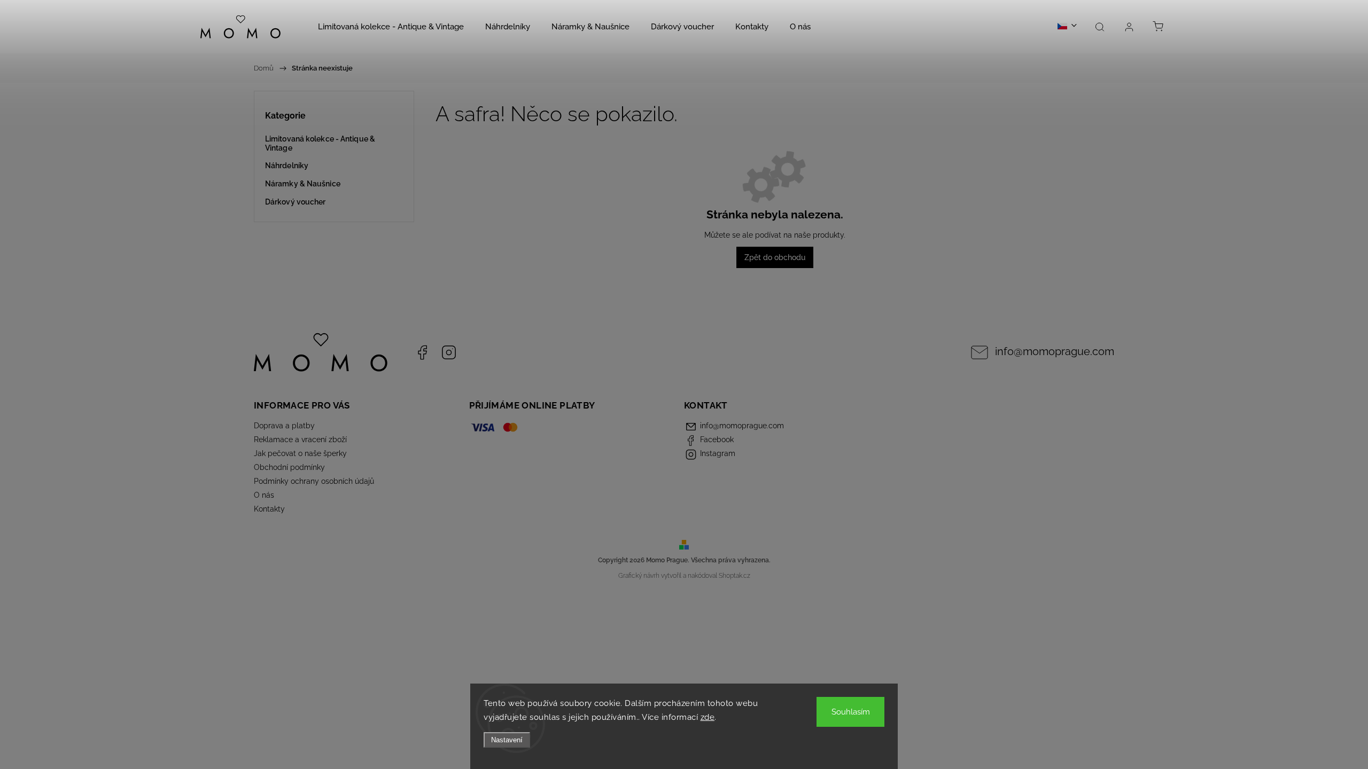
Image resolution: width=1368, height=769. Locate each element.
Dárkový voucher (295, 202)
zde (708, 717)
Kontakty (269, 509)
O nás (264, 495)
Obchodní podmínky (289, 467)
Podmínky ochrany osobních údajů (314, 481)
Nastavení (507, 740)
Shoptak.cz (734, 575)
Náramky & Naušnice (302, 183)
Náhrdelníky (286, 165)
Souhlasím (850, 712)
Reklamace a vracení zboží (300, 439)
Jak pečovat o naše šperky (300, 453)
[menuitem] (391, 26)
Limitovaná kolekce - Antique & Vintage (320, 143)
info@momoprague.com (1054, 352)
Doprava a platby (284, 425)
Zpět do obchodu (774, 257)
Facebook (422, 352)
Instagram (449, 352)
